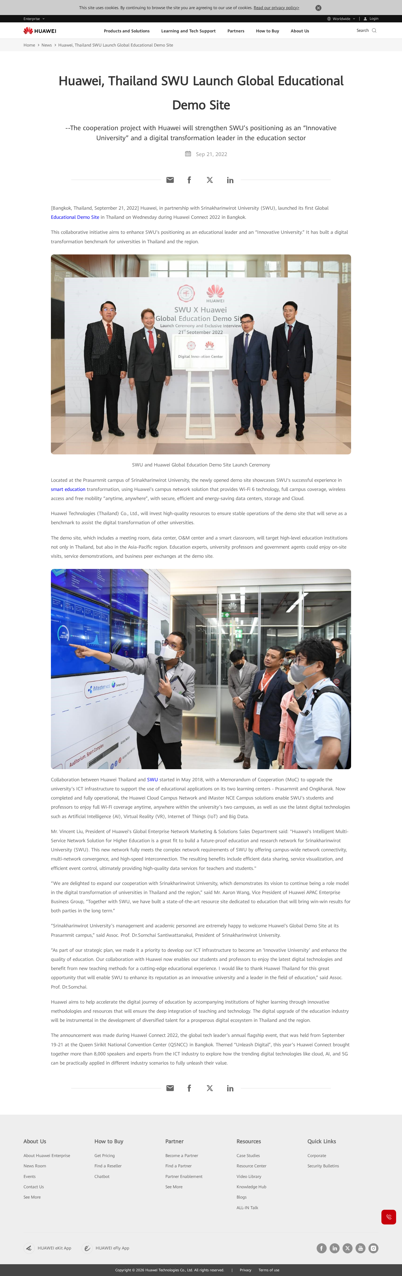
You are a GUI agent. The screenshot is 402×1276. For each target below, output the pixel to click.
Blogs (242, 1197)
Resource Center (251, 1166)
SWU (152, 779)
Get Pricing (104, 1155)
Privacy (245, 1270)
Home (29, 45)
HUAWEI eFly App (112, 1248)
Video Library (249, 1176)
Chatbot (101, 1176)
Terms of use (269, 1270)
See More (32, 1197)
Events (30, 1176)
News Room (35, 1166)
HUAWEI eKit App (54, 1248)
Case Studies (248, 1155)
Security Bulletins (323, 1166)
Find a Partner (178, 1166)
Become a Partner (181, 1155)
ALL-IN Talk (247, 1207)
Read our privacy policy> (276, 7)
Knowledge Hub (251, 1186)
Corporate (317, 1155)
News (46, 45)
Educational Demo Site (75, 217)
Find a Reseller (108, 1166)
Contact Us (34, 1186)
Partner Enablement (183, 1176)
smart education (68, 489)
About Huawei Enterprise (47, 1155)
